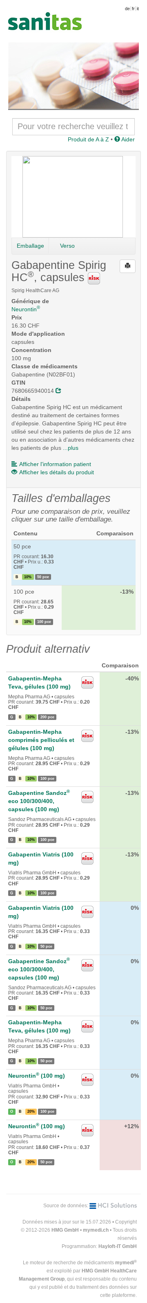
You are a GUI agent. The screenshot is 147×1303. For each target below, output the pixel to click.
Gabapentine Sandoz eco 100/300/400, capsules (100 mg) (39, 801)
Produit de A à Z (88, 139)
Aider (127, 139)
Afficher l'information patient (55, 464)
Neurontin (25, 309)
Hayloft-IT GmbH (117, 1246)
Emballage (30, 245)
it (138, 8)
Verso (67, 245)
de (127, 8)
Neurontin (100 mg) (36, 1075)
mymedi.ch (96, 1230)
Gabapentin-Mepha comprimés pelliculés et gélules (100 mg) (41, 740)
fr (133, 8)
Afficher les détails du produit (56, 472)
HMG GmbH (65, 1230)
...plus (70, 448)
